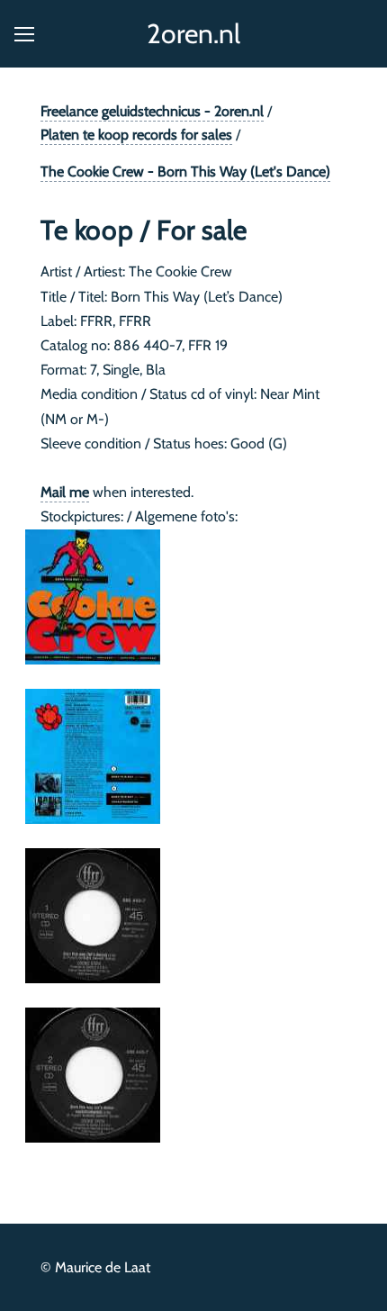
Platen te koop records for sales (136, 134)
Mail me (64, 492)
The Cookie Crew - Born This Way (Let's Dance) (185, 171)
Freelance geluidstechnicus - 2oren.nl (152, 111)
